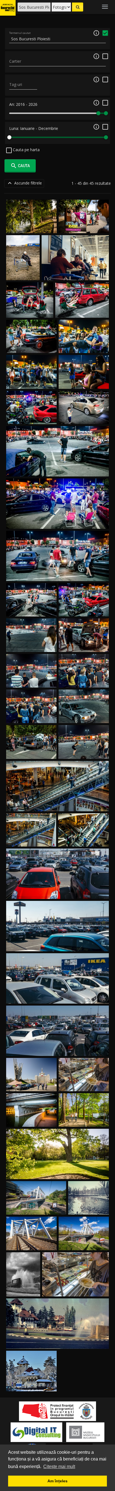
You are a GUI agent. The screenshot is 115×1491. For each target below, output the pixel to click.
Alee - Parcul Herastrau (84, 1120)
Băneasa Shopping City (57, 804)
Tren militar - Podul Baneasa (36, 1208)
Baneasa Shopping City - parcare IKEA (57, 892)
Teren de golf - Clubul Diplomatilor (57, 1172)
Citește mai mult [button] (59, 1466)
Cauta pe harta (26, 149)
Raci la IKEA (75, 1290)
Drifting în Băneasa (31, 346)
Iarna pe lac (88, 1208)
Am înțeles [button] (57, 1481)
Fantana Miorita (23, 1290)
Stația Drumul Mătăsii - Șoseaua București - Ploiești (23, 263)
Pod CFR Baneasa (31, 1244)
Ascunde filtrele (24, 183)
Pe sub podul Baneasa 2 (31, 1120)
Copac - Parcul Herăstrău (31, 227)
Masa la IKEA (75, 273)
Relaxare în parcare (29, 311)
